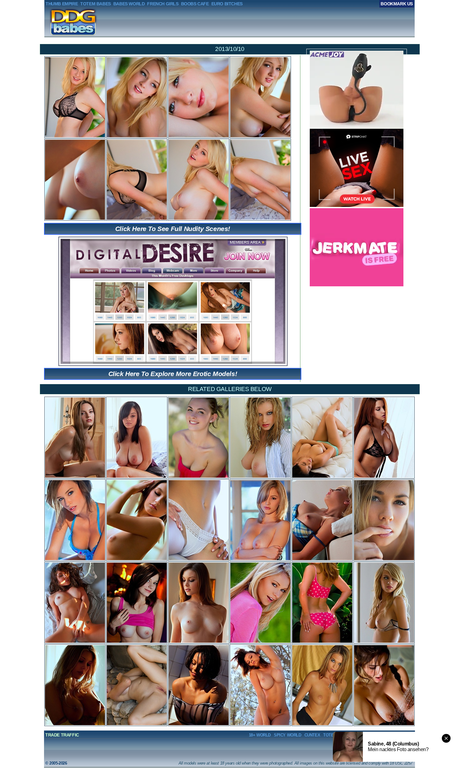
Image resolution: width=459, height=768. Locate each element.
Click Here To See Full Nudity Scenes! (172, 228)
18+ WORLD (260, 735)
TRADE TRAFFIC (62, 734)
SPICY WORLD (287, 735)
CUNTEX (312, 735)
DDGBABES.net (64, 22)
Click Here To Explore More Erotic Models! (172, 373)
